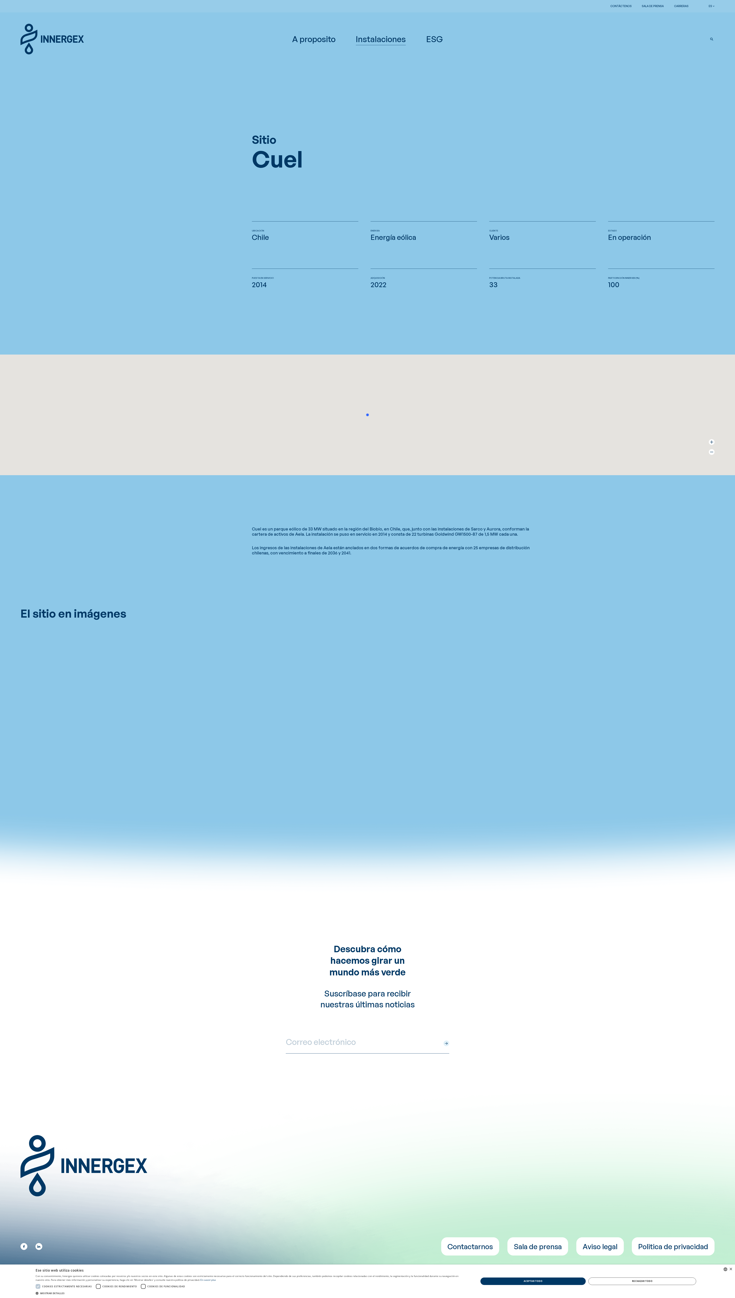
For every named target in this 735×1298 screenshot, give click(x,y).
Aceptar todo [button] (533, 1281)
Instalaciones (381, 39)
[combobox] (725, 1269)
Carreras (681, 6)
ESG (434, 39)
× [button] (730, 1269)
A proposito (314, 39)
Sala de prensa (653, 6)
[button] (712, 39)
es (710, 6)
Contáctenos (621, 6)
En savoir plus (208, 1280)
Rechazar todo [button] (642, 1281)
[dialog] (367, 1281)
